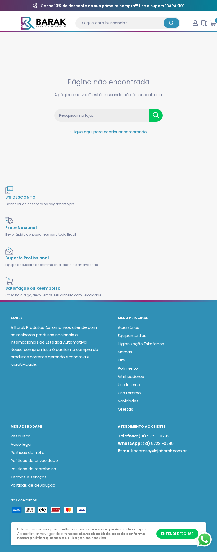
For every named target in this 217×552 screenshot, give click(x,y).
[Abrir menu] (13, 23)
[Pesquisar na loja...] (156, 115)
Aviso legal (21, 444)
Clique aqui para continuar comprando (108, 132)
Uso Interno (129, 384)
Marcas (125, 352)
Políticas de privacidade (34, 460)
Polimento (128, 368)
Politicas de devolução (33, 485)
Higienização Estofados (141, 343)
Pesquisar (20, 436)
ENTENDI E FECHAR (177, 533)
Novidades (128, 401)
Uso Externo (129, 393)
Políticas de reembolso (33, 469)
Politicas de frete (27, 452)
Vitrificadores (131, 376)
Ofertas (125, 409)
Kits (121, 360)
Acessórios (128, 327)
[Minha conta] (195, 23)
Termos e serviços (29, 477)
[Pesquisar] (171, 23)
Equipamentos (132, 335)
